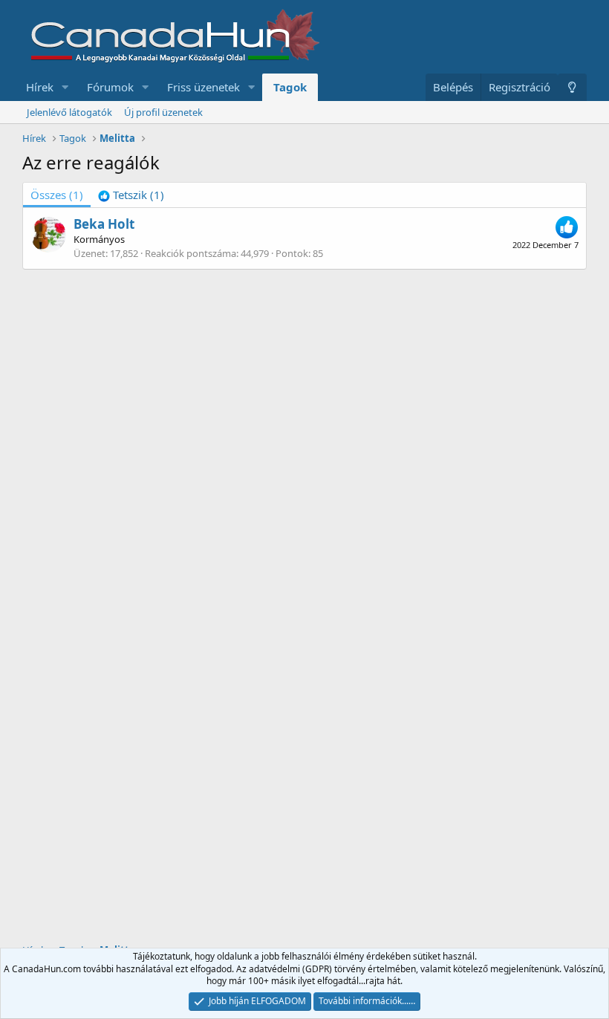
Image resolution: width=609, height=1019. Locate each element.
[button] (65, 87)
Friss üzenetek (203, 86)
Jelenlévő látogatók (69, 112)
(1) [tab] (56, 194)
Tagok (290, 86)
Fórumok (110, 86)
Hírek (39, 86)
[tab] (131, 195)
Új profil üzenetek (163, 112)
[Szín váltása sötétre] (572, 87)
